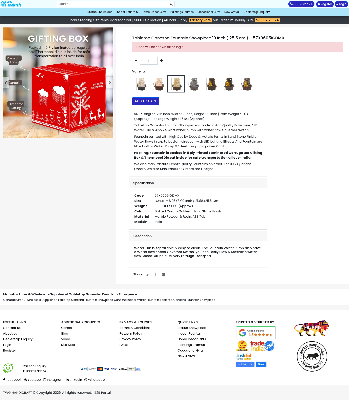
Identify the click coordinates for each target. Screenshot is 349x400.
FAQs (123, 344)
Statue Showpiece (99, 12)
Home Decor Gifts (154, 12)
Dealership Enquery (257, 12)
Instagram (54, 379)
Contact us (12, 327)
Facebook (13, 379)
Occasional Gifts (209, 12)
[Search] (171, 4)
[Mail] (163, 274)
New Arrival (232, 12)
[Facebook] (155, 274)
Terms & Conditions (134, 327)
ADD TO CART (146, 101)
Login (342, 4)
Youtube (34, 379)
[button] (6, 82)
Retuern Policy (130, 333)
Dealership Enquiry (18, 339)
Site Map (68, 344)
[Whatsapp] (147, 274)
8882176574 (269, 20)
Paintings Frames (182, 12)
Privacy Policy (130, 339)
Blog (64, 333)
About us (10, 333)
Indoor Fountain (127, 12)
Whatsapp (96, 379)
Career (67, 327)
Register (326, 4)
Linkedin (75, 379)
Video (65, 339)
